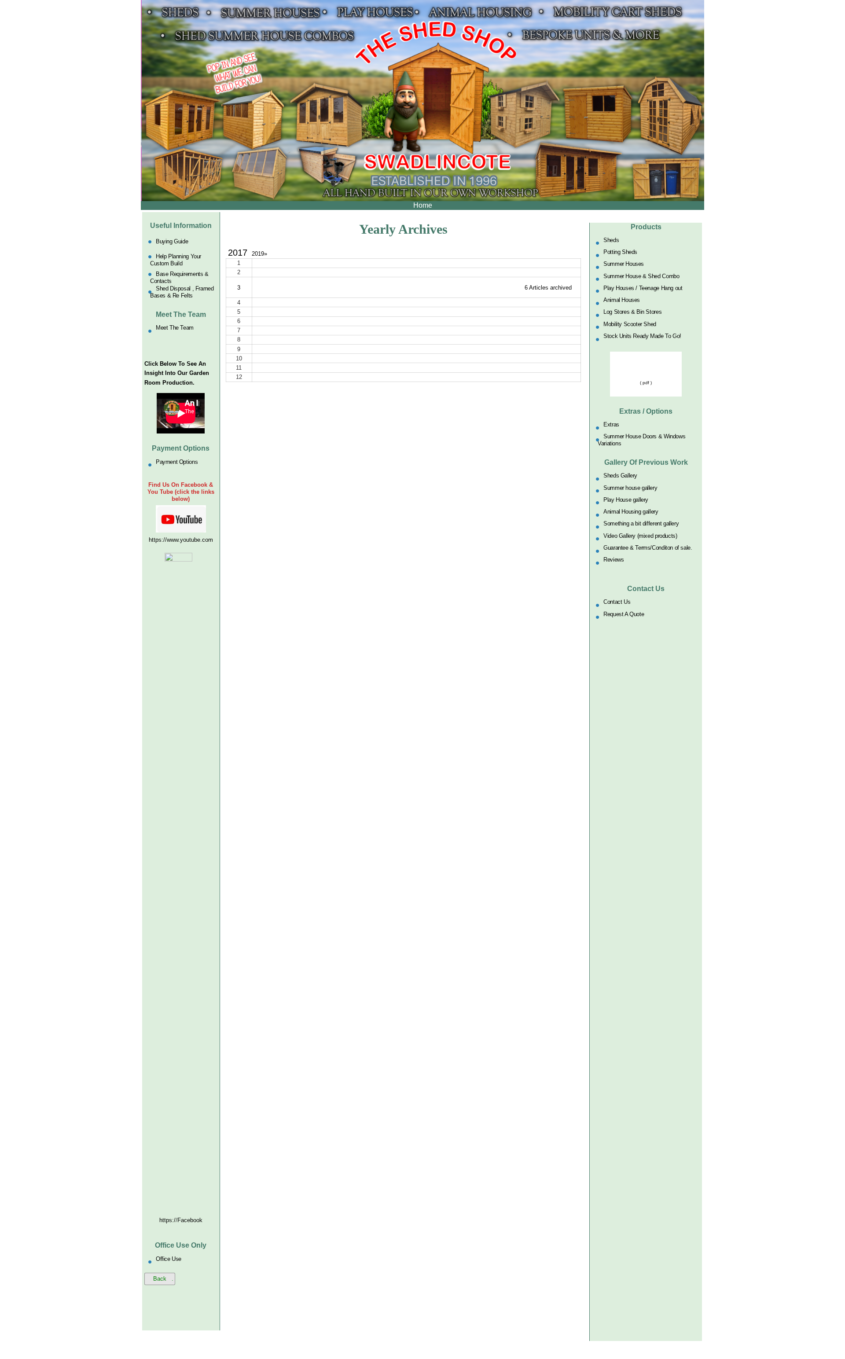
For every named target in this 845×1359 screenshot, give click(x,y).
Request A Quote (623, 613)
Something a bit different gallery (641, 523)
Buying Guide (172, 241)
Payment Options (177, 461)
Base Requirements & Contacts (179, 277)
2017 (237, 252)
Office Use (168, 1258)
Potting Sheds (620, 252)
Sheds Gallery (620, 475)
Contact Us (616, 602)
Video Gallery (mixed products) (640, 535)
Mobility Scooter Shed (629, 323)
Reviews (613, 559)
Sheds (611, 239)
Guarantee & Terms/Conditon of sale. (647, 547)
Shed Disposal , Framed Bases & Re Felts (181, 292)
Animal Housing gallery (630, 511)
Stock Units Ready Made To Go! (642, 336)
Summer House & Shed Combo (641, 275)
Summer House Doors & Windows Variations (641, 440)
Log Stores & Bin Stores (632, 312)
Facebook (189, 1220)
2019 (259, 253)
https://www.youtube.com (181, 539)
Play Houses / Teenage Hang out (642, 287)
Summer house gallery (630, 487)
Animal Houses (621, 300)
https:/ (167, 1220)
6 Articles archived (548, 287)
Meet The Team (175, 327)
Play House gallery (625, 499)
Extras (611, 424)
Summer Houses (623, 264)
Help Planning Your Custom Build (175, 260)
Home (422, 205)
